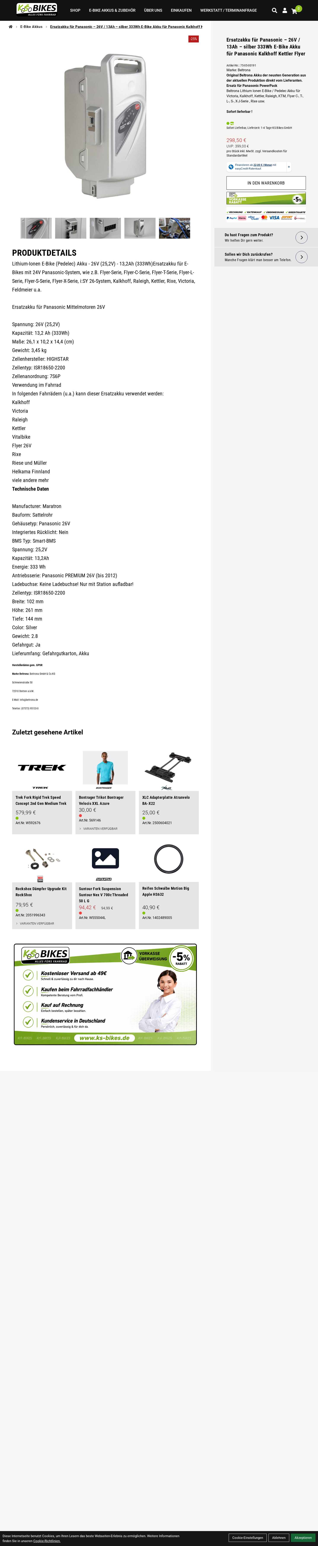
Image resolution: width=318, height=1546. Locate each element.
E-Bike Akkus (31, 27)
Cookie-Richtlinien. (47, 1541)
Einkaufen (181, 10)
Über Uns (153, 10)
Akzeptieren (303, 1538)
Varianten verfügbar (100, 828)
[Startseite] (11, 26)
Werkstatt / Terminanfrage (228, 10)
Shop (75, 10)
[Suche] (274, 10)
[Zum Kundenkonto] (285, 10)
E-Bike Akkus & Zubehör (112, 10)
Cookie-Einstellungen (247, 1538)
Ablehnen (279, 1538)
